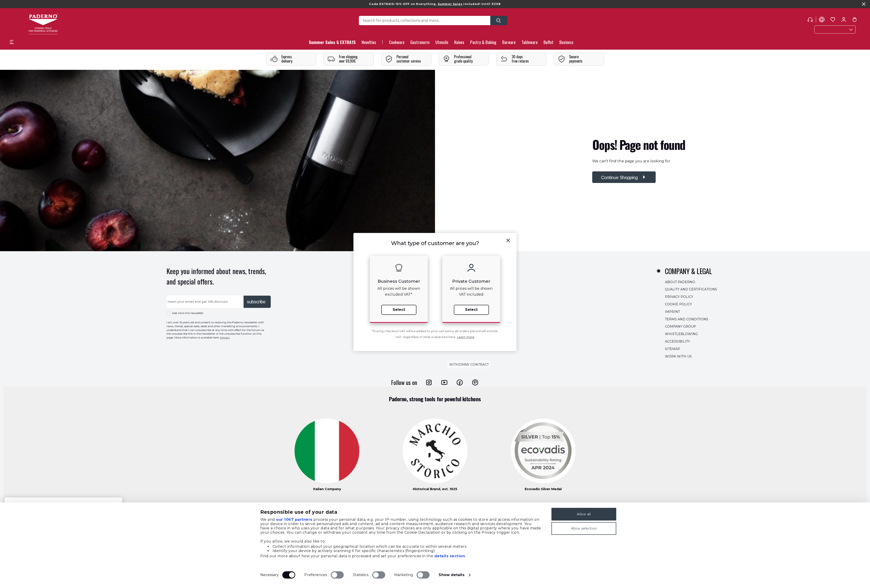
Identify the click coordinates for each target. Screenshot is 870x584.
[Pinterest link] (475, 382)
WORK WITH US (678, 356)
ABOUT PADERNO (680, 282)
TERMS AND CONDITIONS (686, 319)
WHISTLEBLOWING (681, 334)
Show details (451, 575)
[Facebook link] (459, 382)
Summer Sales (450, 4)
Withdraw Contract (469, 365)
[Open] (498, 20)
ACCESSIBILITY (677, 341)
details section (449, 556)
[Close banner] (863, 4)
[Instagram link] (429, 382)
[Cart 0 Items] (854, 20)
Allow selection (584, 528)
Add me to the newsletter (187, 313)
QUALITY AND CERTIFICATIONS (691, 289)
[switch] (337, 575)
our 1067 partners (294, 519)
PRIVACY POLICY (679, 297)
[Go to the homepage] (43, 24)
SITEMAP (672, 349)
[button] (369, 43)
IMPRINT (672, 311)
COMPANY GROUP (680, 326)
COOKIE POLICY (678, 304)
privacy (225, 337)
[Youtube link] (444, 382)
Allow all (584, 514)
